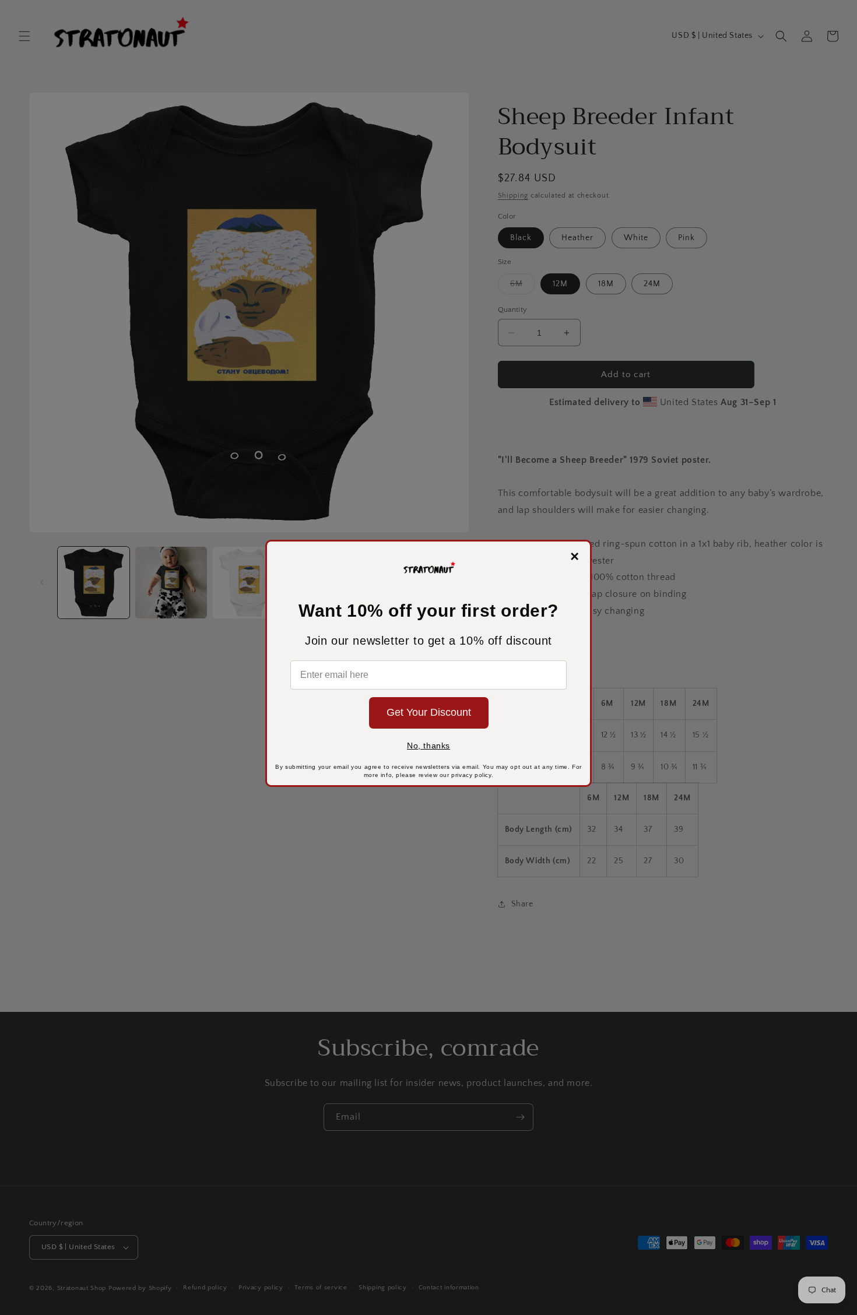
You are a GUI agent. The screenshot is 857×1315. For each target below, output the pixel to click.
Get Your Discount (429, 712)
